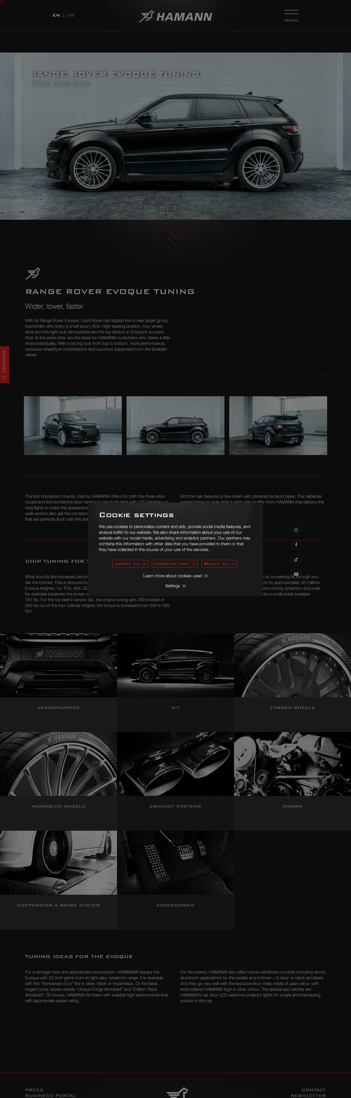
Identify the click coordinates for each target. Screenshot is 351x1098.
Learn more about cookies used (172, 575)
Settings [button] (172, 585)
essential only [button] (172, 563)
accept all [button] (127, 563)
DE (70, 15)
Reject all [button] (216, 563)
